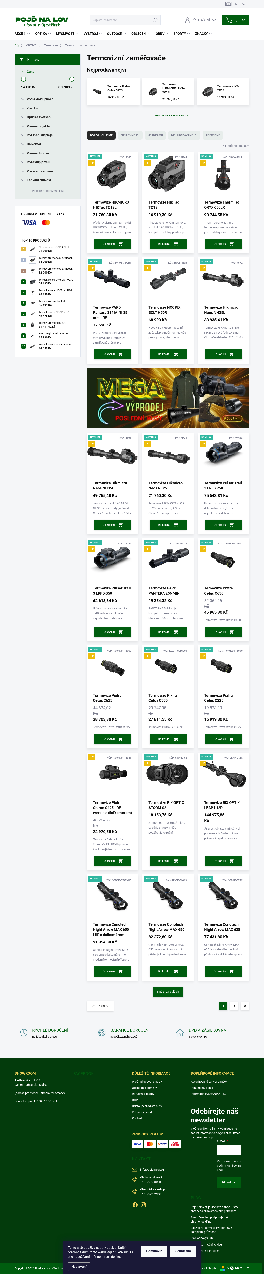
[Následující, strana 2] (234, 1006)
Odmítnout (154, 1251)
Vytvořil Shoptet (207, 1268)
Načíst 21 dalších (168, 991)
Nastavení (79, 1267)
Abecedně (213, 135)
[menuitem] (23, 34)
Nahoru (103, 1005)
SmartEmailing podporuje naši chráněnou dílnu (210, 1219)
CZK (237, 4)
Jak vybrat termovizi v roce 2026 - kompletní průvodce (212, 1230)
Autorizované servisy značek (209, 1081)
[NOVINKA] (112, 898)
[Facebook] (135, 1204)
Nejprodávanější (184, 135)
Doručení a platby (143, 1093)
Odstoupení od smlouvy (147, 1106)
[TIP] (112, 776)
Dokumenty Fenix (202, 1087)
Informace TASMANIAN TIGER (210, 1093)
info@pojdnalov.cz (152, 1169)
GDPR (136, 1100)
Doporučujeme (101, 135)
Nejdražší (155, 135)
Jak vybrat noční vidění (205, 1251)
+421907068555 (151, 1179)
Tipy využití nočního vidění (207, 1244)
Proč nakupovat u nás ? (147, 1081)
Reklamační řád (142, 1112)
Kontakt (137, 1118)
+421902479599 (152, 1191)
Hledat (155, 20)
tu (118, 1257)
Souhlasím (183, 1251)
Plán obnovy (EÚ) (202, 1238)
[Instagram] (143, 1204)
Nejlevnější (130, 135)
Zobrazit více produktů (168, 115)
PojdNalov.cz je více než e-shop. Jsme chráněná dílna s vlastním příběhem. (215, 1209)
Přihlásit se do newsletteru (238, 1182)
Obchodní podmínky (145, 1087)
